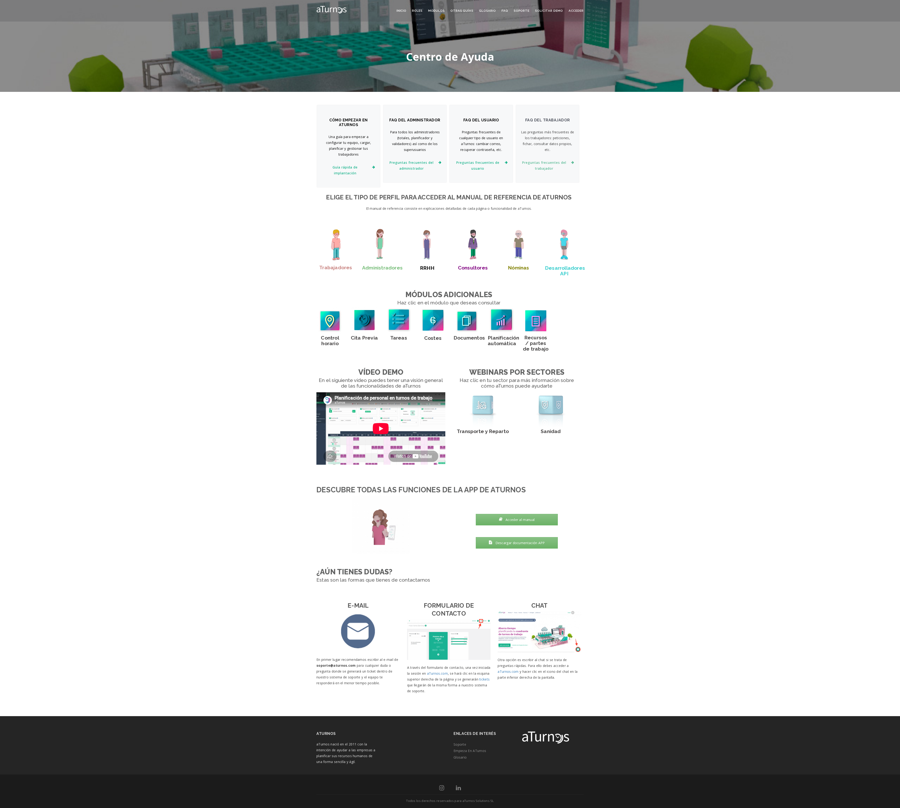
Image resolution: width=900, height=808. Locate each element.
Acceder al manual (520, 519)
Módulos (436, 10)
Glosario (487, 10)
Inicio (401, 10)
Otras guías (461, 10)
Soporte (521, 10)
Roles (417, 10)
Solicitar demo (549, 10)
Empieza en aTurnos (470, 750)
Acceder (576, 10)
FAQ (505, 10)
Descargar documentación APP (519, 543)
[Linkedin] (458, 788)
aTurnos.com (437, 673)
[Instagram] (442, 788)
